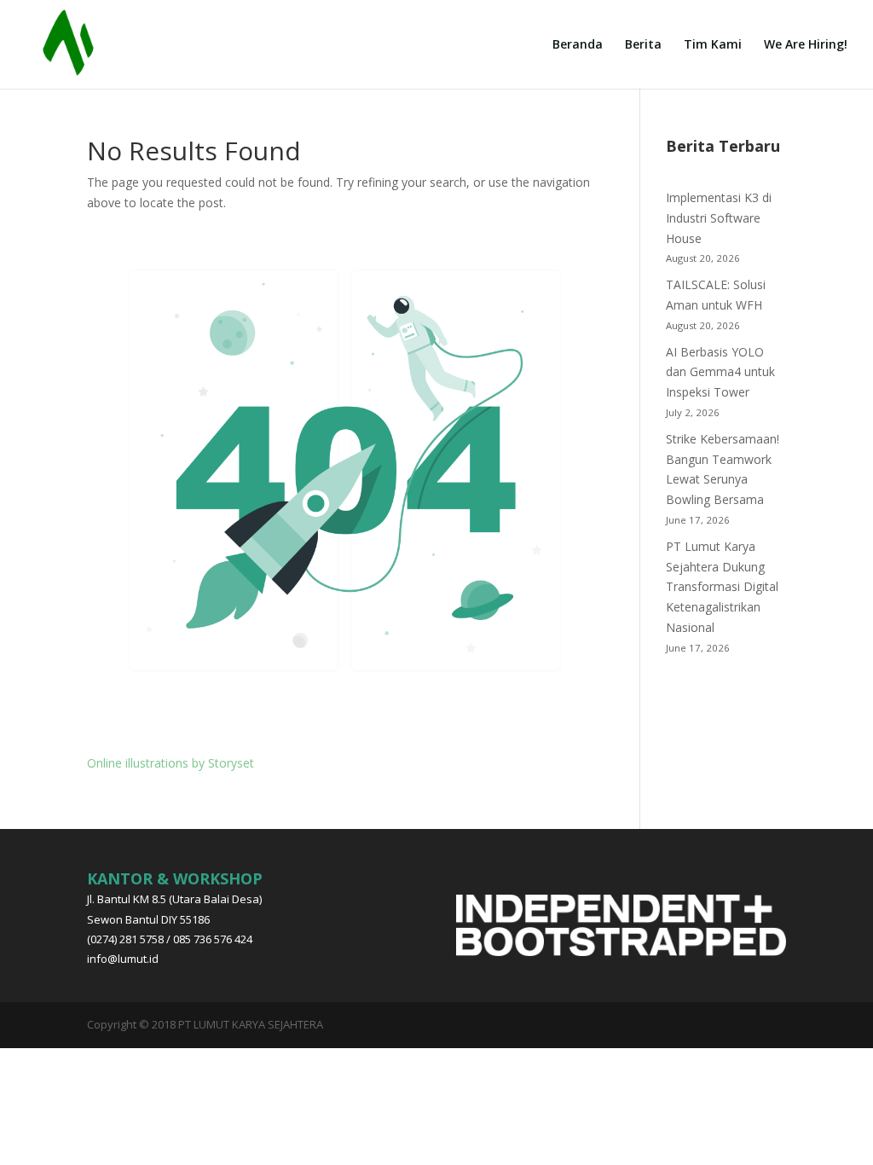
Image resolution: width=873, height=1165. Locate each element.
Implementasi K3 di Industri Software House (719, 217)
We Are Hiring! (805, 45)
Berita (643, 45)
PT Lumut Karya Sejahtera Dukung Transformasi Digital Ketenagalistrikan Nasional (722, 586)
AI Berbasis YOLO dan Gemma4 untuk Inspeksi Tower (720, 372)
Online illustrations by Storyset (170, 763)
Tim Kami (713, 45)
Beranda (577, 45)
